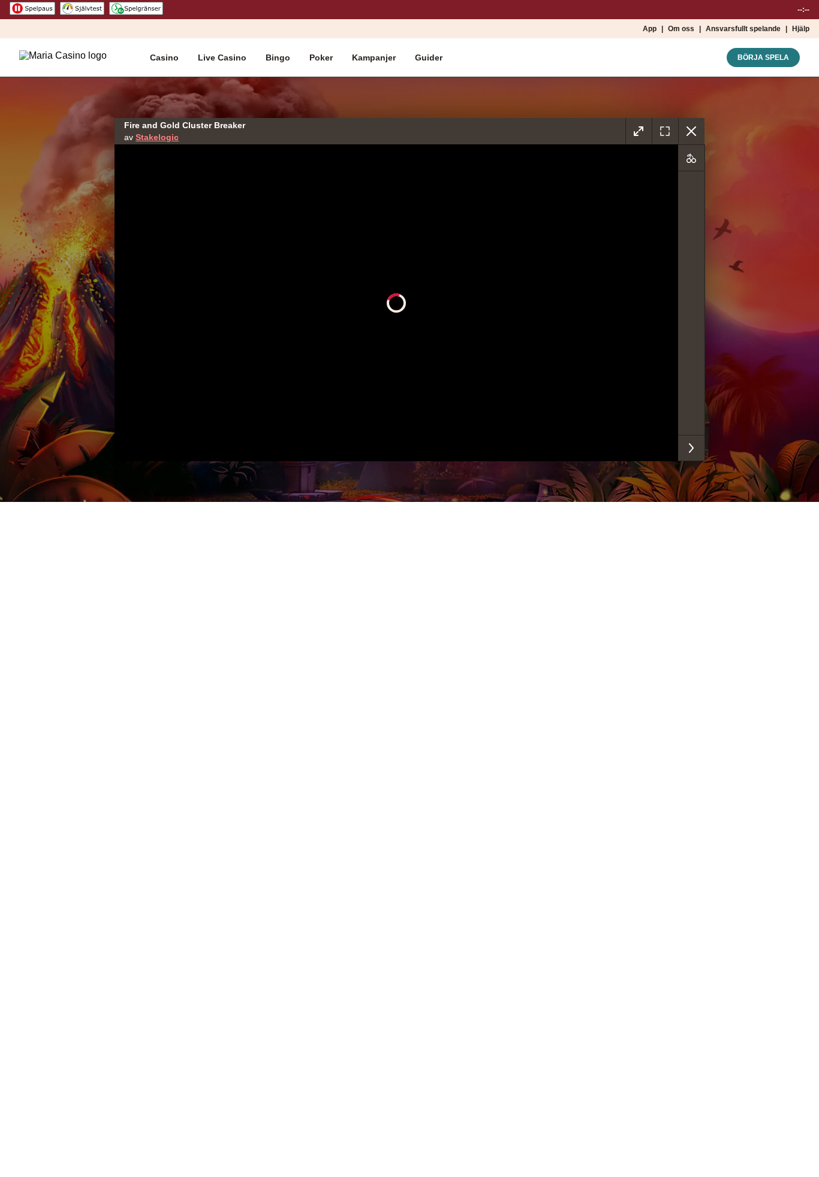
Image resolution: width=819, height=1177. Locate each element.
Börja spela (763, 57)
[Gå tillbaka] (691, 131)
